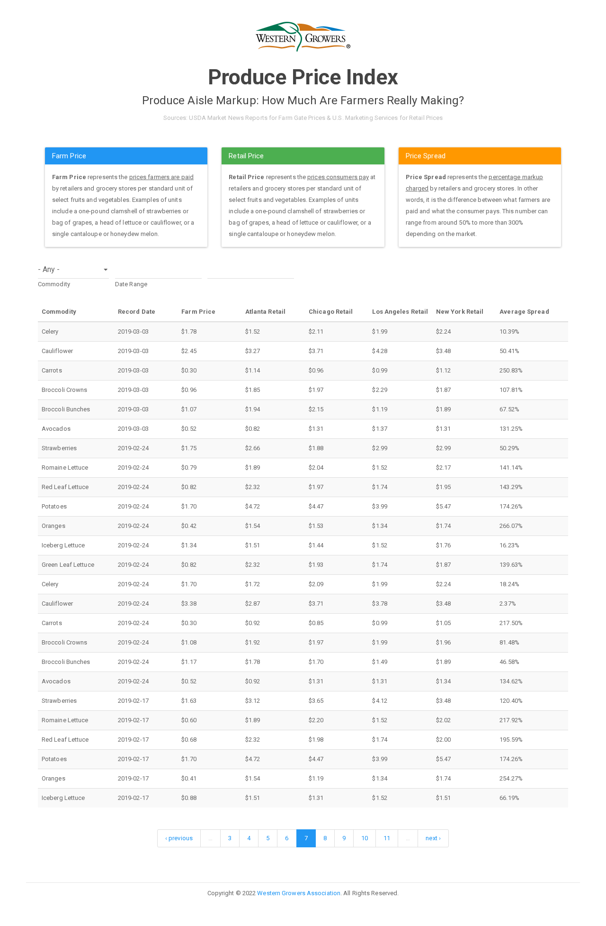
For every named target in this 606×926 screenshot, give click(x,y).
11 (386, 838)
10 (364, 838)
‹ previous (179, 838)
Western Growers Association (298, 893)
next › (433, 838)
